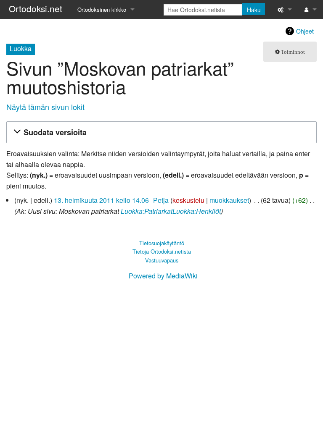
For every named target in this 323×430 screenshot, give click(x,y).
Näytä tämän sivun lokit (45, 106)
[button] (160, 132)
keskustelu (188, 200)
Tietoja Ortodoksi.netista (161, 251)
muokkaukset (229, 200)
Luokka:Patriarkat (146, 211)
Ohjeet (305, 31)
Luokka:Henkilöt (196, 211)
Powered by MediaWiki (163, 276)
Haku (254, 9)
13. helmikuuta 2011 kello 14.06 (101, 200)
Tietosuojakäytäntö (161, 243)
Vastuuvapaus (161, 260)
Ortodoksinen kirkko (101, 9)
